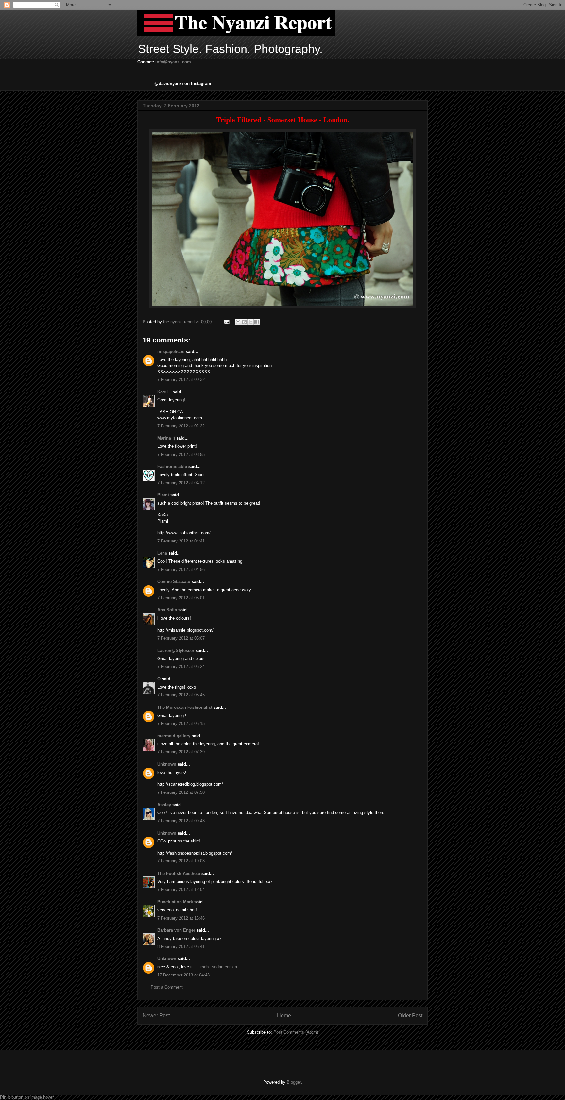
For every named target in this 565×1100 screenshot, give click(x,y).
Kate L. (164, 392)
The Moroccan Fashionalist (184, 707)
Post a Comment (167, 987)
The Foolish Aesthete (178, 873)
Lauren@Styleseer (175, 650)
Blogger (294, 1082)
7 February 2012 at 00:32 (181, 379)
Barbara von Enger (176, 930)
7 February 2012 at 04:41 (181, 541)
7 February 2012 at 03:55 (181, 454)
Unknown (166, 764)
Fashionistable (172, 466)
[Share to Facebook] (256, 322)
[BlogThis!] (244, 322)
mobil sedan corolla (218, 966)
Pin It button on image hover (27, 1097)
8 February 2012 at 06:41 (181, 946)
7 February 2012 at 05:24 (181, 666)
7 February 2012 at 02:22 (181, 426)
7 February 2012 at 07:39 (181, 751)
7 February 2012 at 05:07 (181, 638)
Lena (162, 553)
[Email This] (238, 322)
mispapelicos (170, 351)
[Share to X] (250, 322)
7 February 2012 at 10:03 (181, 860)
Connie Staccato (173, 581)
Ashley (164, 804)
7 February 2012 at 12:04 (181, 889)
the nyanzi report (179, 321)
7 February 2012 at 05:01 (181, 597)
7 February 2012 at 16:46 (181, 918)
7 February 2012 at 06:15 (181, 723)
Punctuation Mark (175, 901)
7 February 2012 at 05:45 (181, 694)
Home (284, 1015)
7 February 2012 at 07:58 (181, 792)
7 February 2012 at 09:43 (181, 820)
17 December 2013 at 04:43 (183, 975)
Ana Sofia (167, 610)
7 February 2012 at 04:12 (181, 482)
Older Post (410, 1015)
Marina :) (166, 438)
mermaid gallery (173, 735)
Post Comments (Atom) (295, 1032)
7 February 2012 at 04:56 (181, 569)
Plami (163, 494)
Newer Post (156, 1015)
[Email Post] (226, 321)
